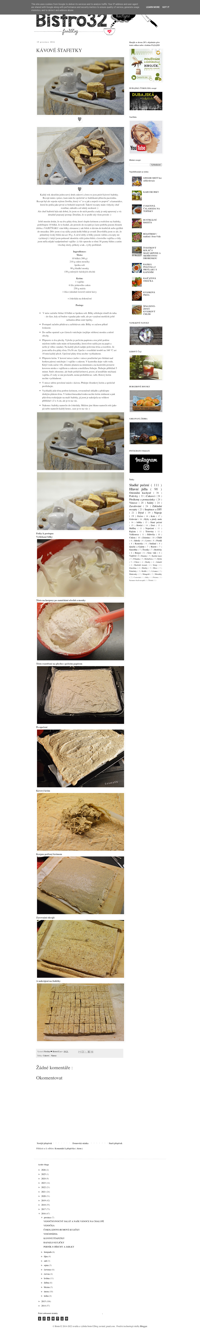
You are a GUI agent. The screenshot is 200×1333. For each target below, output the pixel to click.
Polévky (134, 496)
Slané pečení (156, 522)
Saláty (151, 502)
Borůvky (158, 549)
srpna (46, 1265)
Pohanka (136, 559)
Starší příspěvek (115, 1143)
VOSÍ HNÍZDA (51, 1233)
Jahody (137, 540)
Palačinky (133, 571)
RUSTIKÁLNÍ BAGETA (149, 221)
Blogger (143, 1326)
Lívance (155, 571)
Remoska (139, 543)
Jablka (139, 522)
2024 (43, 1178)
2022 (43, 1187)
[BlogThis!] (82, 1051)
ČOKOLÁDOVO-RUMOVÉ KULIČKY (62, 1229)
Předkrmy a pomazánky (142, 499)
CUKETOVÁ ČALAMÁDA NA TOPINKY (151, 208)
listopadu (48, 1252)
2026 (43, 1169)
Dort (153, 525)
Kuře (153, 516)
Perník (159, 540)
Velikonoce (134, 534)
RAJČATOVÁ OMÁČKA (149, 279)
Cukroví (46, 1055)
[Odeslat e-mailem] (79, 1051)
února (46, 1291)
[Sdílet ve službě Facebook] (89, 1051)
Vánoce (53, 1055)
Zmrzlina (133, 568)
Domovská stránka (80, 1143)
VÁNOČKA (49, 1225)
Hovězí (140, 525)
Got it (165, 7)
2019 (43, 1200)
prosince (48, 1217)
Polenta (156, 577)
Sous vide (152, 552)
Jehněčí (159, 562)
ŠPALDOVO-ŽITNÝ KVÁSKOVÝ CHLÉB (149, 310)
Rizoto (154, 546)
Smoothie (133, 549)
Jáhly (147, 577)
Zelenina (146, 537)
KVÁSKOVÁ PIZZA (149, 293)
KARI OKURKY (151, 191)
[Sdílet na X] (85, 1051)
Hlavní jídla (139, 489)
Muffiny (133, 528)
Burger (138, 552)
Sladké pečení (140, 485)
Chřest (137, 562)
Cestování (137, 577)
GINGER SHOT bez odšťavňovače (152, 179)
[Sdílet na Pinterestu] (92, 1051)
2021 (43, 1191)
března (47, 1287)
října (46, 1256)
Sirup (155, 565)
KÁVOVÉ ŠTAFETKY (54, 1238)
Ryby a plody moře (153, 519)
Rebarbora (149, 559)
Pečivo (140, 516)
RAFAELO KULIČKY (54, 1242)
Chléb (159, 537)
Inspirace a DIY (153, 509)
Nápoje (158, 512)
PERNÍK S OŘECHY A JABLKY (59, 1246)
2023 (43, 1182)
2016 (43, 1213)
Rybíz (159, 559)
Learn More (153, 7)
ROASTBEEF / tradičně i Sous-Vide (152, 235)
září (46, 1260)
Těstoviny (150, 531)
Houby (148, 562)
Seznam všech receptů (137, 580)
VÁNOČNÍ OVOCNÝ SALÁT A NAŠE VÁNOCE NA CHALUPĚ (74, 1221)
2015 (43, 1301)
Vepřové (133, 555)
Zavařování (136, 506)
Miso (155, 568)
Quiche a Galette (137, 546)
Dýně (141, 512)
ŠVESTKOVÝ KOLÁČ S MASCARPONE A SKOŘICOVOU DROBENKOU (152, 253)
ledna (46, 1295)
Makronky (133, 574)
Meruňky (158, 574)
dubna (47, 1282)
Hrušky (145, 568)
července (48, 1269)
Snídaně (153, 543)
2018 (43, 1204)
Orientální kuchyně (141, 492)
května (47, 1278)
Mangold (146, 574)
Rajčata (133, 531)
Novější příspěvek (44, 1143)
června (47, 1273)
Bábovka (151, 534)
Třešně (150, 580)
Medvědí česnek (141, 565)
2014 (43, 1305)
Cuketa (132, 537)
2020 (43, 1196)
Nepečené (150, 528)
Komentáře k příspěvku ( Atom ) (69, 1148)
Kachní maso (157, 556)
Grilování (133, 519)
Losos (149, 540)
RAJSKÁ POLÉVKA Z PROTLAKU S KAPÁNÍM (150, 268)
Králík (144, 571)
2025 (43, 1174)
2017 (43, 1209)
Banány (144, 556)
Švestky (146, 549)
